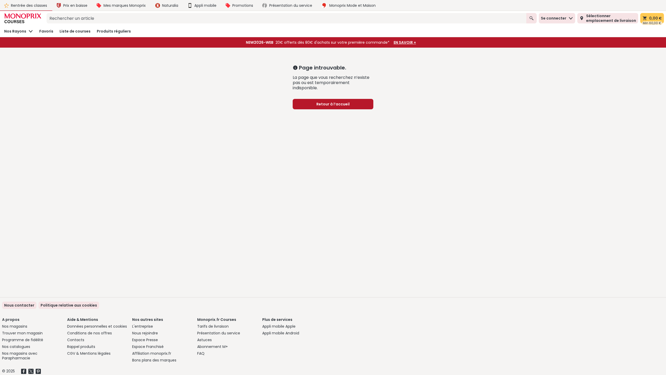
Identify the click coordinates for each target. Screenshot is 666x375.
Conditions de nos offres (89, 333)
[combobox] (286, 18)
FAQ (200, 353)
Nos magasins (14, 326)
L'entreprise (142, 326)
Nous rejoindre (145, 333)
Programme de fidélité (22, 339)
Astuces (204, 339)
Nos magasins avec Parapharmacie (19, 356)
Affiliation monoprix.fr (151, 353)
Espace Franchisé (148, 346)
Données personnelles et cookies (97, 326)
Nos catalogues (16, 346)
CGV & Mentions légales (89, 353)
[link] (69, 305)
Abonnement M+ (212, 346)
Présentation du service (218, 333)
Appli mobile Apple (279, 326)
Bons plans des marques (154, 360)
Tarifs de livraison (213, 326)
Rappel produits (81, 346)
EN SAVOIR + (405, 42)
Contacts (75, 339)
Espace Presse (145, 339)
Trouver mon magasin (22, 333)
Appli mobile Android (280, 333)
